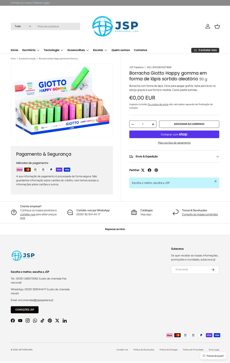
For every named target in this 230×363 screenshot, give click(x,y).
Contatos (140, 50)
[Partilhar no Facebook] (149, 170)
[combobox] (45, 26)
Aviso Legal (214, 350)
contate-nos (27, 214)
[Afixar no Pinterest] (156, 170)
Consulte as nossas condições (200, 214)
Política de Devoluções (144, 350)
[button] (217, 26)
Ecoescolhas (76, 50)
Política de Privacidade (193, 350)
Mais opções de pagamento (174, 142)
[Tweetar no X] (142, 170)
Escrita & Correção (27, 59)
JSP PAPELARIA (25, 350)
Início (14, 50)
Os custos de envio (158, 104)
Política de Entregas (169, 350)
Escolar (98, 50)
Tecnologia (51, 50)
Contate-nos (122, 350)
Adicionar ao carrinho (189, 124)
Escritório (29, 50)
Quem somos (120, 50)
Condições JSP (24, 309)
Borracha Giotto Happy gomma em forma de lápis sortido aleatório (59, 59)
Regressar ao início (115, 229)
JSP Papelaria (136, 67)
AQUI (47, 2)
